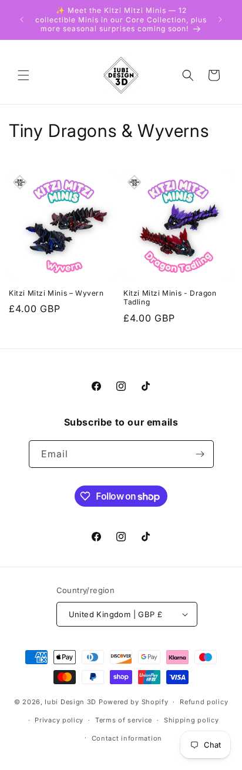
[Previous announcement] (22, 19)
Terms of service (123, 720)
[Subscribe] (200, 454)
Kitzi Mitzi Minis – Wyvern (56, 293)
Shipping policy (191, 720)
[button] (23, 75)
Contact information (127, 738)
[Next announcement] (220, 19)
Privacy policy (59, 720)
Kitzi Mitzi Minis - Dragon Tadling (170, 298)
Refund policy (204, 702)
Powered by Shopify (134, 702)
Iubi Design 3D (70, 702)
